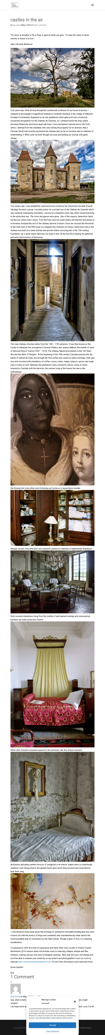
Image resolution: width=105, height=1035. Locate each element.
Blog (34, 25)
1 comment (41, 25)
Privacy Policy (85, 1028)
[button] (75, 1001)
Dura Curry (15, 996)
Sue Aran (16, 25)
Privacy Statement (52, 1031)
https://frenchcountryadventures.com (34, 962)
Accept (52, 1025)
